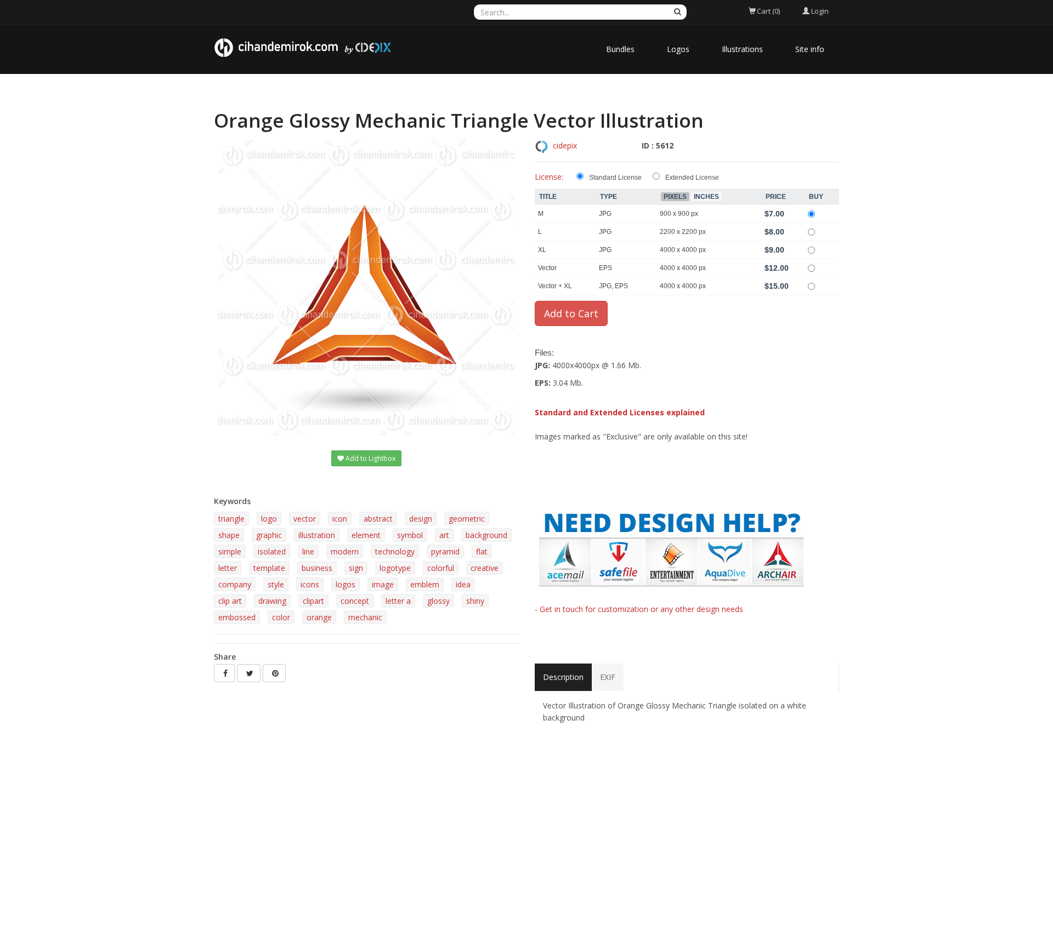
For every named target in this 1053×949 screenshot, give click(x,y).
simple (229, 551)
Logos (678, 49)
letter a (398, 601)
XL (542, 250)
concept (355, 601)
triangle (231, 518)
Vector (547, 268)
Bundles (620, 49)
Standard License (615, 177)
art (444, 535)
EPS (605, 268)
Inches (706, 197)
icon (339, 518)
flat (482, 551)
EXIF (607, 677)
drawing (272, 601)
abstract (378, 518)
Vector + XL (555, 286)
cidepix (565, 145)
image (383, 584)
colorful (440, 568)
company (234, 584)
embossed (237, 617)
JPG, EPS (613, 286)
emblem (424, 584)
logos (345, 584)
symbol (410, 535)
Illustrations (742, 49)
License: (549, 176)
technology (395, 551)
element (366, 535)
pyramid (445, 551)
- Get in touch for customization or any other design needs (639, 609)
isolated (272, 551)
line (308, 551)
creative (485, 568)
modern (345, 551)
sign (356, 568)
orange (319, 617)
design (420, 518)
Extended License (692, 177)
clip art (230, 601)
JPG (605, 214)
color (281, 617)
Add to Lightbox (369, 458)
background (486, 535)
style (276, 584)
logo (269, 518)
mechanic (365, 617)
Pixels (675, 197)
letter (227, 568)
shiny (475, 601)
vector (304, 518)
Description (563, 677)
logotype (395, 568)
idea (463, 584)
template (269, 568)
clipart (313, 601)
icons (310, 584)
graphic (269, 535)
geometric (467, 518)
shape (229, 535)
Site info (809, 49)
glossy (438, 601)
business (317, 568)
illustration (316, 535)
